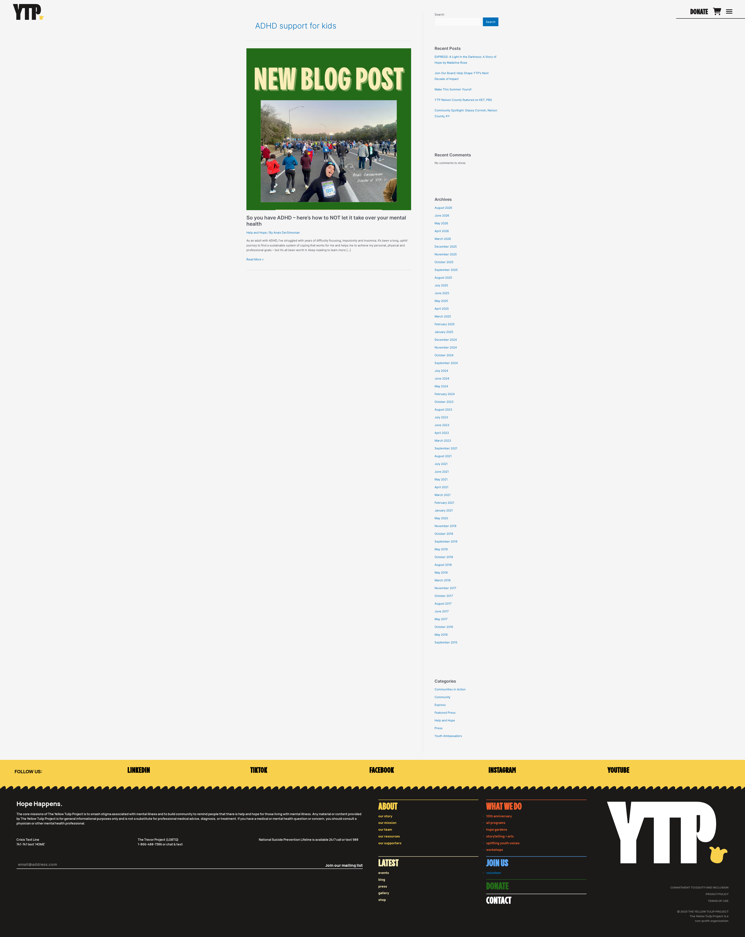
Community (442, 697)
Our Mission (387, 823)
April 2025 (442, 308)
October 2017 (444, 596)
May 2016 (441, 634)
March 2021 (442, 495)
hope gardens (496, 830)
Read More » (255, 259)
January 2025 (444, 332)
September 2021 (446, 448)
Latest (388, 863)
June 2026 (442, 215)
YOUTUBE (618, 770)
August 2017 (443, 603)
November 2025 (446, 254)
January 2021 (444, 510)
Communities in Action (450, 689)
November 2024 (446, 347)
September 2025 (446, 270)
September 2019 (446, 541)
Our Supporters (389, 843)
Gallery (383, 893)
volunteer (493, 873)
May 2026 (441, 223)
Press (439, 728)
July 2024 (441, 371)
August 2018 (443, 565)
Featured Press (445, 712)
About (388, 807)
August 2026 (443, 208)
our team (385, 830)
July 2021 (441, 464)
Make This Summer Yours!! (453, 89)
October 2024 (444, 355)
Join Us (497, 863)
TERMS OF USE (718, 901)
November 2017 (445, 588)
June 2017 (442, 611)
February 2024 (445, 394)
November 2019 (445, 526)
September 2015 (446, 642)
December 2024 (446, 340)
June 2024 (442, 378)
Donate (699, 12)
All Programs (495, 823)
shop (382, 900)
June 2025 (442, 293)
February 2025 (445, 324)
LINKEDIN (138, 770)
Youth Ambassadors (448, 736)
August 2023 (443, 409)
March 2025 (443, 316)
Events (383, 873)
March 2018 (442, 580)
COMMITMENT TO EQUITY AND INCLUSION (699, 887)
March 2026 (443, 239)
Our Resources (389, 836)
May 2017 (441, 619)
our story (385, 816)
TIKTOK (258, 770)
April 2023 (442, 433)
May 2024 (441, 386)
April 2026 (442, 231)
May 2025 (441, 301)
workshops (494, 850)
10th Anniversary (499, 816)
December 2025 (446, 246)
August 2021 (443, 456)
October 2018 (444, 557)
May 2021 (441, 479)
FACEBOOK (381, 770)
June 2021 (442, 471)
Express (440, 705)
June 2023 (442, 425)
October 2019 (444, 534)
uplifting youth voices (503, 843)
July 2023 (441, 417)
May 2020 (441, 518)
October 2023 (444, 402)
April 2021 (441, 487)
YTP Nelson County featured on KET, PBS (463, 100)
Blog (381, 880)
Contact (498, 901)
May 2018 (441, 572)
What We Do (504, 807)
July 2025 (441, 285)
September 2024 (446, 363)
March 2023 (443, 440)
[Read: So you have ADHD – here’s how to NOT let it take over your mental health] (328, 129)
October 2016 (444, 627)
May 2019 (441, 549)
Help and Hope (256, 232)
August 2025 (443, 277)
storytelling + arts (500, 836)
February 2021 (444, 502)
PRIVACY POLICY (717, 894)
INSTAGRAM (502, 770)
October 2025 (444, 262)
